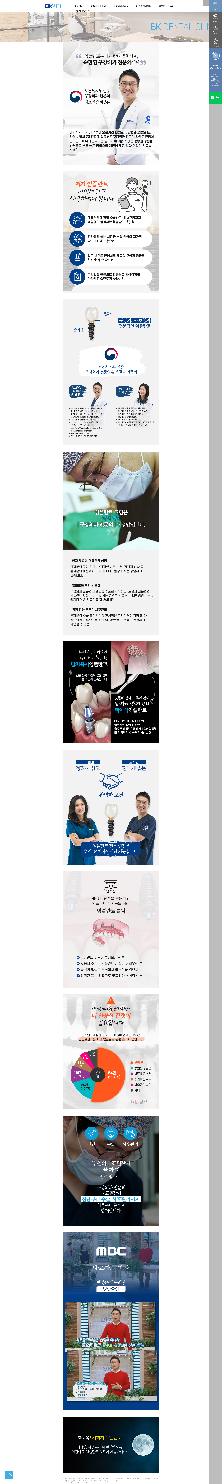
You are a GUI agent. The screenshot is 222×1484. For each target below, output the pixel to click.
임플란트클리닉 (98, 6)
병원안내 (78, 6)
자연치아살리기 (82, 10)
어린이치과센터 (143, 6)
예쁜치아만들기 (166, 6)
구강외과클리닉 (121, 6)
